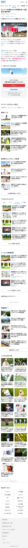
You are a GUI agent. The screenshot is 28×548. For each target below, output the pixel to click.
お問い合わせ (4, 536)
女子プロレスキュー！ (10, 16)
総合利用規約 (4, 519)
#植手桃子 (4, 107)
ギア (10, 5)
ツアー (6, 5)
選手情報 (23, 5)
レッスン (14, 5)
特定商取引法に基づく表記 (7, 523)
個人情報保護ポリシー (6, 532)
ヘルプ (3, 539)
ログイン (22, 2)
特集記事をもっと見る (14, 350)
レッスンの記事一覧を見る (14, 243)
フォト (18, 5)
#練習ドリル (20, 107)
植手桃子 (4, 50)
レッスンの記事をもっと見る (14, 290)
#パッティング (12, 107)
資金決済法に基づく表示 (7, 526)
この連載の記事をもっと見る (14, 193)
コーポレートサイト (6, 542)
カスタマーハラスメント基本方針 (8, 529)
